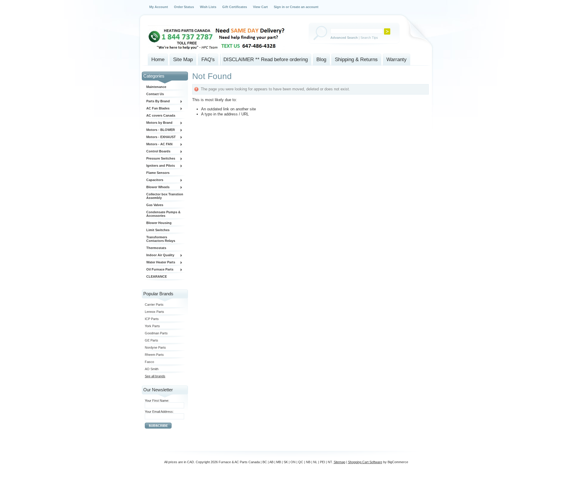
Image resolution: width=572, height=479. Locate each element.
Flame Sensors (158, 172)
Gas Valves (154, 205)
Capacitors (154, 180)
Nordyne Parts (155, 347)
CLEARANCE (156, 276)
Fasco (149, 362)
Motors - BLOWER (160, 130)
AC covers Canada (160, 115)
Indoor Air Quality (159, 255)
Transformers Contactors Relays (160, 238)
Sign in (279, 7)
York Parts (152, 326)
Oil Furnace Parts (159, 270)
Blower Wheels (157, 187)
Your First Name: (157, 400)
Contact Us (155, 94)
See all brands (155, 376)
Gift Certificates (234, 7)
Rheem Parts (154, 354)
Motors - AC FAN (158, 144)
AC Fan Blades (157, 108)
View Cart (260, 7)
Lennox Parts (154, 311)
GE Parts (151, 340)
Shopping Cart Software (365, 462)
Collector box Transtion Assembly (164, 196)
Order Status (184, 7)
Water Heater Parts (160, 262)
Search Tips (369, 37)
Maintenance (156, 87)
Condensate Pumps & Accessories (163, 213)
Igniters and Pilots (160, 166)
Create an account (304, 7)
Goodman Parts (156, 333)
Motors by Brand (158, 123)
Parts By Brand (157, 101)
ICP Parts (152, 319)
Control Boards (157, 151)
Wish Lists (208, 7)
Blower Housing (159, 223)
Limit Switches (158, 230)
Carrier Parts (154, 304)
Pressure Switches (160, 159)
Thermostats (156, 248)
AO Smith (151, 369)
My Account (158, 7)
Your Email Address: (159, 411)
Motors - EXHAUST (160, 137)
